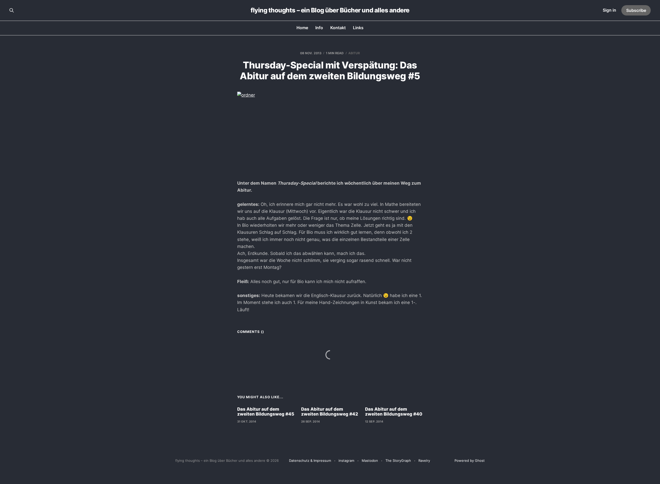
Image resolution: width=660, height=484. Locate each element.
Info (319, 27)
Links (358, 27)
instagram (346, 460)
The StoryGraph (398, 460)
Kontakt (338, 27)
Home (302, 27)
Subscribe (636, 10)
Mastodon (370, 460)
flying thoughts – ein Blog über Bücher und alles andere (330, 10)
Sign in (609, 10)
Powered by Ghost (470, 460)
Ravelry (424, 460)
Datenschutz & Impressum (310, 460)
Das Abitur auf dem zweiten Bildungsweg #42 (329, 412)
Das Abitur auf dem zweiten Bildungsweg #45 (265, 412)
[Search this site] (11, 10)
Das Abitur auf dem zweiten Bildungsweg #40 (393, 412)
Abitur (354, 53)
